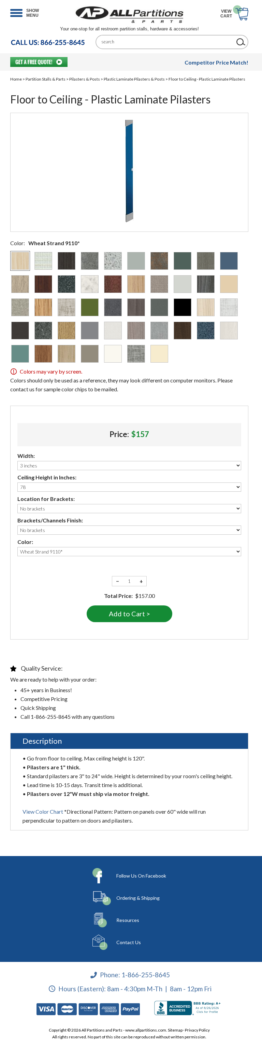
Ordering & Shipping (138, 898)
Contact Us (128, 942)
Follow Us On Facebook (141, 876)
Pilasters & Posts (84, 79)
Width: (26, 455)
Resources (127, 920)
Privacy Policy (197, 1030)
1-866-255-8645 (145, 975)
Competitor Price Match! (216, 62)
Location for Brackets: (46, 498)
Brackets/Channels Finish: (50, 520)
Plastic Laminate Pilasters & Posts (134, 79)
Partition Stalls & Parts (46, 79)
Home (16, 79)
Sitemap (175, 1030)
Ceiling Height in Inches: (46, 477)
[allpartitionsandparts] (129, 14)
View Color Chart (43, 811)
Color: (25, 541)
